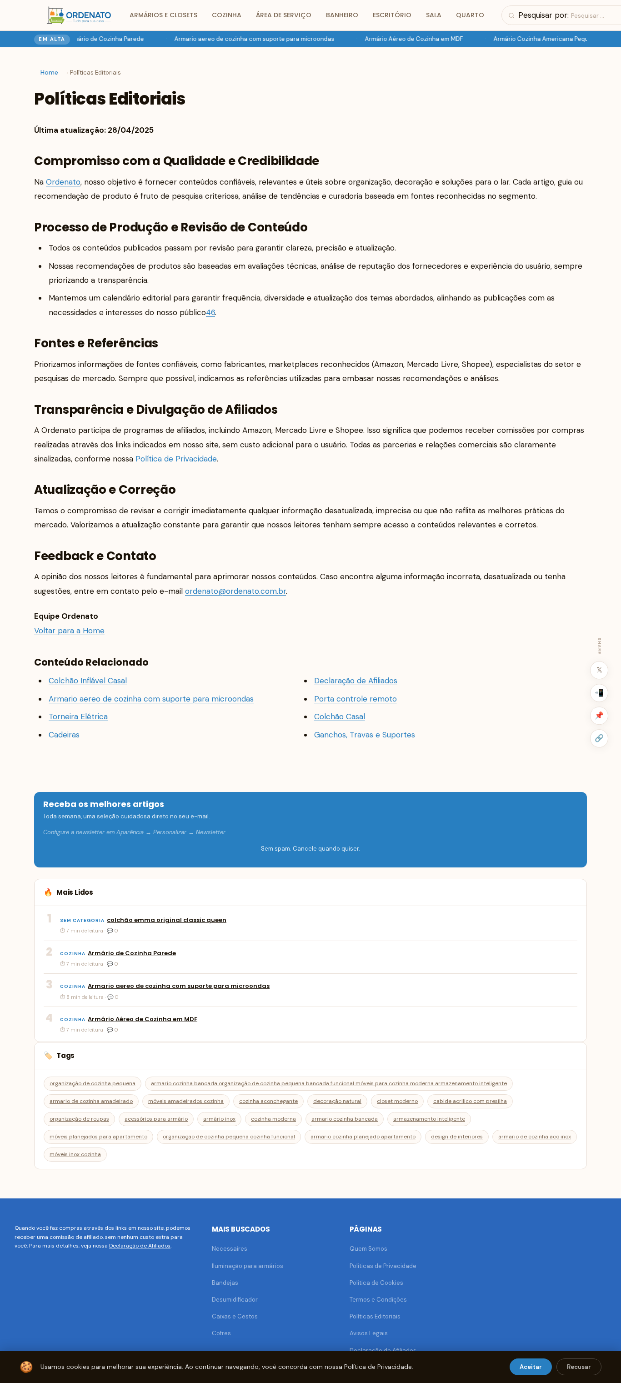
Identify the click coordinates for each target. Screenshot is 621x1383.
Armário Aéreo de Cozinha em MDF (409, 39)
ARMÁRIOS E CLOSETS (163, 15)
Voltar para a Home (69, 631)
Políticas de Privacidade (383, 1266)
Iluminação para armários (247, 1266)
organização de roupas (79, 1118)
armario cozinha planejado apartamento (363, 1136)
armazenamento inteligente (429, 1118)
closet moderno (397, 1101)
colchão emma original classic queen (166, 920)
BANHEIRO (342, 15)
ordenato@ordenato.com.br (235, 591)
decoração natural (337, 1101)
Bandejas (225, 1283)
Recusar (579, 1367)
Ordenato (63, 182)
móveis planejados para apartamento (98, 1136)
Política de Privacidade (176, 459)
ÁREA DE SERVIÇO (283, 15)
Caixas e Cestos (235, 1316)
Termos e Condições (378, 1299)
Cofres (221, 1333)
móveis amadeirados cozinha (186, 1101)
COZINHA (226, 15)
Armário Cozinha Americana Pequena (541, 39)
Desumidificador (235, 1299)
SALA (433, 15)
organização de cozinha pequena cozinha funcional (229, 1136)
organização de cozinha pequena (92, 1083)
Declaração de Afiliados (139, 1245)
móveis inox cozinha (75, 1154)
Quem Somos (368, 1249)
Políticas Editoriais (375, 1316)
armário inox (219, 1118)
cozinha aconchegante (268, 1101)
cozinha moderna (273, 1118)
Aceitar (531, 1367)
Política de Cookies (376, 1283)
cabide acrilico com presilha (470, 1101)
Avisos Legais (369, 1333)
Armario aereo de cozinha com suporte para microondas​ (249, 39)
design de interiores (457, 1136)
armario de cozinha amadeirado (91, 1101)
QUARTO (470, 15)
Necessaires (229, 1249)
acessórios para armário (156, 1118)
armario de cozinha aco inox (534, 1136)
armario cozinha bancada (344, 1118)
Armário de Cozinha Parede (100, 39)
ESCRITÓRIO (392, 15)
